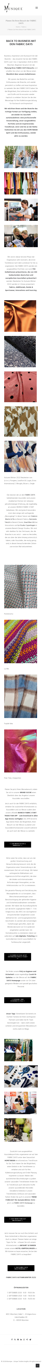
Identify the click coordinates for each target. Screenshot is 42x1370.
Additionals (20, 287)
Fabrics (24, 27)
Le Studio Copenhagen (26, 525)
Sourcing (33, 290)
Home (18, 27)
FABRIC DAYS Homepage (23, 1203)
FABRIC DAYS (30, 495)
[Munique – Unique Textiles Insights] (13, 7)
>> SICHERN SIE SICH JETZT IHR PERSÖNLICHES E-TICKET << (18, 956)
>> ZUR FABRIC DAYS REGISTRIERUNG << (21, 1268)
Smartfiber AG (29, 522)
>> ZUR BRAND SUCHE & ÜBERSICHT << (18, 844)
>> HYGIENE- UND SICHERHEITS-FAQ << (17, 1000)
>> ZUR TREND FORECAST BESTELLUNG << (17, 1219)
